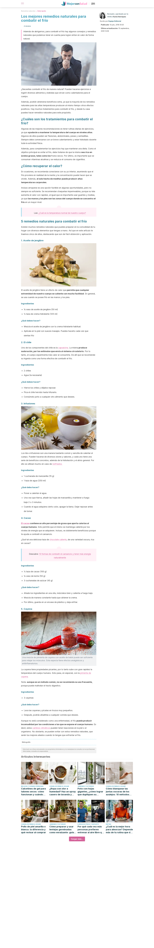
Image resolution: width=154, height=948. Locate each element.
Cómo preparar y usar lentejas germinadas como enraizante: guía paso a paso (61, 829)
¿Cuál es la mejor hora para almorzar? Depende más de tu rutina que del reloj (119, 829)
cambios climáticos (41, 728)
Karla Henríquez (119, 17)
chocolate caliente (58, 539)
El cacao (25, 523)
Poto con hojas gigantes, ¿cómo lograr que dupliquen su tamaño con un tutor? (90, 791)
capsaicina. (63, 347)
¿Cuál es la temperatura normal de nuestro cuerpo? (62, 213)
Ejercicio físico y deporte (88, 824)
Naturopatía (41, 11)
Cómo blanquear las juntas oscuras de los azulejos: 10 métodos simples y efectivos (117, 791)
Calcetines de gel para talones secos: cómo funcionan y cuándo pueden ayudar (33, 791)
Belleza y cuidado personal (32, 786)
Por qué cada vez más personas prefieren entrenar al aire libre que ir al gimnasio (91, 829)
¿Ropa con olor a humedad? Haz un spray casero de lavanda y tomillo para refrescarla (62, 791)
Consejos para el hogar (59, 786)
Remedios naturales (28, 11)
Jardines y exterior (86, 786)
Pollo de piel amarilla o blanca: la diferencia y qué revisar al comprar (33, 829)
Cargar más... (77, 839)
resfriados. (57, 464)
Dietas (108, 824)
